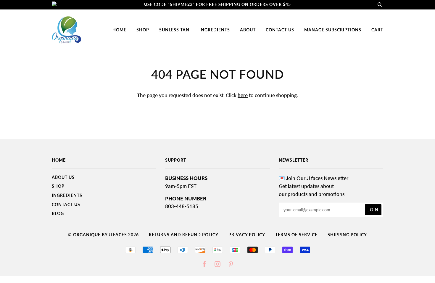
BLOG (58, 213)
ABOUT (248, 29)
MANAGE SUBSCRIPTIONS (332, 29)
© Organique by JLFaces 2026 (103, 234)
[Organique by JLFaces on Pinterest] (231, 264)
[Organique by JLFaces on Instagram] (218, 264)
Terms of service (296, 234)
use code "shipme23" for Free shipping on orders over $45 (217, 4)
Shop (58, 186)
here (243, 95)
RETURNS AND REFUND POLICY (183, 234)
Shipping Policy (347, 234)
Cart (377, 29)
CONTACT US (280, 29)
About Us (63, 177)
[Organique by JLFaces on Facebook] (204, 264)
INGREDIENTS (214, 29)
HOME (119, 29)
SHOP (142, 29)
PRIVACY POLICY (246, 234)
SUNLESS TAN (174, 29)
